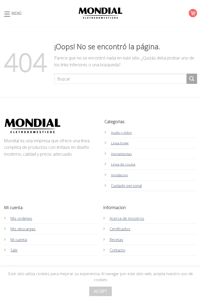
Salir (14, 250)
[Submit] (192, 79)
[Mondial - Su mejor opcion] (100, 13)
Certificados (120, 228)
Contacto (117, 250)
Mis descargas (23, 228)
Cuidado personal (126, 185)
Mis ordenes (21, 218)
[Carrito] (193, 13)
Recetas (116, 239)
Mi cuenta (18, 239)
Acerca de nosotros (127, 218)
